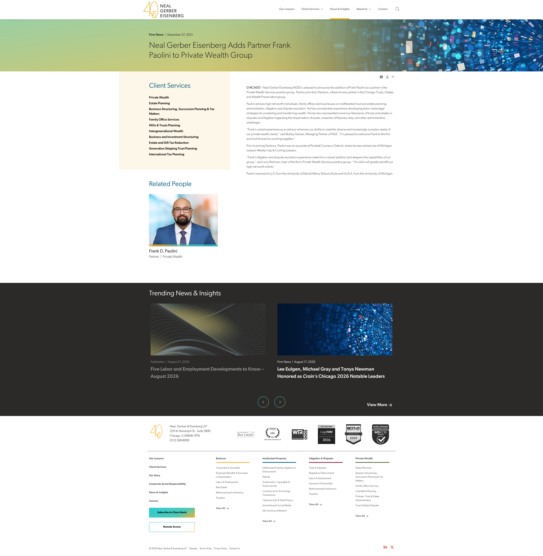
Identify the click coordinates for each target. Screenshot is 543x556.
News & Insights (340, 9)
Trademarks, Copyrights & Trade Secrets (276, 484)
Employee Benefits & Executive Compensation (232, 475)
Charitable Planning (365, 491)
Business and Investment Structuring (174, 137)
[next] (279, 402)
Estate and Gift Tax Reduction (169, 143)
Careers (383, 9)
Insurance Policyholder (321, 483)
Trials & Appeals (317, 468)
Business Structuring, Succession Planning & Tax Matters (369, 477)
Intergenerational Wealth (166, 131)
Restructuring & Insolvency (229, 493)
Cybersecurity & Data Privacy (277, 500)
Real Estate (221, 487)
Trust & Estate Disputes (367, 505)
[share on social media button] (393, 77)
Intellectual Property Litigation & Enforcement (279, 470)
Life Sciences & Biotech (274, 511)
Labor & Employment (227, 482)
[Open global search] (397, 9)
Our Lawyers (287, 9)
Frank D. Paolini (163, 251)
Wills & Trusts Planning (164, 125)
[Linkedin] (385, 547)
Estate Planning (159, 103)
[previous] (263, 402)
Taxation (220, 498)
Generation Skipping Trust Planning (173, 148)
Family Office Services (164, 119)
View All (220, 508)
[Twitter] (392, 547)
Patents (266, 477)
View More (377, 405)
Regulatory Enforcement (321, 473)
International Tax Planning (166, 154)
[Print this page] (381, 77)
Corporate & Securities (228, 468)
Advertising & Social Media (276, 505)
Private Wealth (159, 97)
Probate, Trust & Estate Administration (367, 498)
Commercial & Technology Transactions (276, 493)
